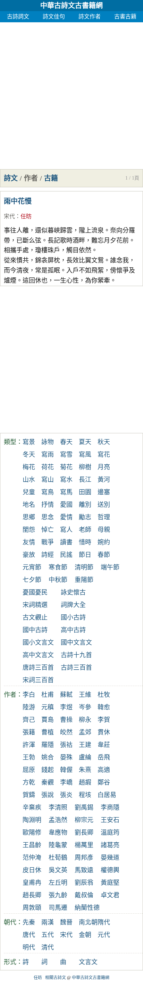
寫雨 (47, 454)
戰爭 (47, 542)
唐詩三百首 (38, 667)
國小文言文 (38, 642)
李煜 (66, 707)
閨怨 (29, 529)
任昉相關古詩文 (50, 977)
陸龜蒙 (58, 845)
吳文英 (58, 870)
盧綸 (85, 757)
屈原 (29, 769)
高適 (104, 769)
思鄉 (29, 517)
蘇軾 (66, 694)
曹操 (66, 719)
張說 (47, 794)
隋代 (104, 922)
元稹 (47, 707)
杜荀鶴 (58, 857)
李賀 (104, 719)
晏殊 (66, 757)
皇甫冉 (32, 882)
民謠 (66, 554)
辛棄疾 (32, 807)
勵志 (85, 517)
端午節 (110, 567)
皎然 (66, 732)
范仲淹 (32, 857)
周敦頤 (32, 907)
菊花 (66, 467)
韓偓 (66, 769)
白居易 (107, 794)
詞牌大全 (73, 604)
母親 (104, 529)
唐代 (29, 934)
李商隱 (110, 807)
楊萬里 (84, 845)
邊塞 (104, 492)
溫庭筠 (110, 832)
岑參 (85, 707)
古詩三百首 (76, 667)
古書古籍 (125, 16)
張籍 (29, 732)
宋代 (9, 216)
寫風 (85, 454)
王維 (85, 694)
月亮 (104, 467)
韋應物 (58, 832)
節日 (85, 554)
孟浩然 (58, 820)
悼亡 (47, 529)
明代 (29, 947)
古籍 (51, 178)
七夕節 (32, 579)
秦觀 (47, 782)
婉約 (104, 542)
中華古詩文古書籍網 (71, 5)
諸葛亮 (110, 845)
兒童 (29, 492)
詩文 (11, 178)
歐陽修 (32, 832)
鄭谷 (104, 782)
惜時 (85, 542)
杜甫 (47, 694)
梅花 (29, 467)
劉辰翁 (84, 882)
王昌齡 (32, 845)
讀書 (66, 542)
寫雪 (66, 454)
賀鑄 (29, 794)
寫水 (66, 479)
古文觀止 (35, 617)
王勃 (29, 757)
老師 (85, 529)
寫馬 (66, 492)
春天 (66, 442)
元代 (104, 934)
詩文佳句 (54, 16)
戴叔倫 (84, 895)
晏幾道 (110, 857)
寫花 (104, 454)
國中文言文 (76, 642)
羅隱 (47, 744)
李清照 (58, 807)
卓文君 (110, 895)
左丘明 (58, 882)
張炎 (66, 794)
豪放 (29, 554)
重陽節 (84, 579)
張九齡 (58, 895)
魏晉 (66, 922)
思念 (47, 517)
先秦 (29, 922)
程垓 (85, 794)
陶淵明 (32, 820)
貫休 (104, 732)
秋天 (104, 442)
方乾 (29, 782)
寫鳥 (47, 492)
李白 (29, 694)
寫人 (66, 529)
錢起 (47, 769)
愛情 (66, 517)
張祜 (66, 744)
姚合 (47, 757)
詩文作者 (89, 16)
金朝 (85, 934)
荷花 (47, 467)
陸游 (29, 707)
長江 (85, 479)
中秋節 (58, 579)
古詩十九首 (76, 655)
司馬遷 (58, 907)
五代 (47, 934)
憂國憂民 (35, 592)
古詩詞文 (18, 16)
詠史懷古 (73, 592)
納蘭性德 (87, 907)
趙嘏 (85, 782)
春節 (104, 554)
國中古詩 (35, 630)
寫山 (47, 479)
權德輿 (110, 870)
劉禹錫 (84, 807)
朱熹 (85, 769)
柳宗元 (84, 820)
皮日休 (32, 870)
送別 (104, 504)
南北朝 (88, 922)
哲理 (104, 517)
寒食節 (58, 567)
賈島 (47, 719)
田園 (85, 492)
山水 (29, 479)
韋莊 (104, 744)
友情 (29, 542)
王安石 (110, 820)
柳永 (85, 719)
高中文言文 (38, 655)
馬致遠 (84, 870)
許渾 (29, 744)
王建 (85, 744)
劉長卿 (84, 832)
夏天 (85, 442)
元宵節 (32, 567)
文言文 (88, 962)
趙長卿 (32, 895)
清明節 (84, 567)
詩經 (47, 554)
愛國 (66, 504)
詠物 (47, 442)
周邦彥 (84, 857)
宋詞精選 (35, 604)
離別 (85, 504)
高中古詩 (73, 630)
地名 (29, 504)
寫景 (29, 442)
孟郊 (85, 732)
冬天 (29, 454)
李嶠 (66, 782)
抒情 (47, 504)
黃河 (104, 479)
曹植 (47, 732)
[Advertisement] (71, 94)
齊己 (29, 719)
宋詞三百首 (38, 680)
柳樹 (85, 467)
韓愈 (104, 707)
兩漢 (47, 922)
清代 (47, 947)
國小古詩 (73, 617)
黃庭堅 (110, 882)
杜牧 (104, 694)
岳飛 (104, 757)
